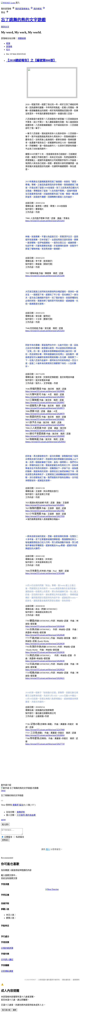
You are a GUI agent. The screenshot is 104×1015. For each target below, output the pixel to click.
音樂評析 (21, 812)
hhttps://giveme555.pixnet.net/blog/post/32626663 (45, 442)
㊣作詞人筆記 (7, 959)
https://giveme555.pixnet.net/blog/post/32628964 (44, 425)
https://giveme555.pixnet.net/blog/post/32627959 (44, 516)
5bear (3, 790)
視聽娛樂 (22, 38)
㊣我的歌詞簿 (7, 948)
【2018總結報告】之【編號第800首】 (31, 60)
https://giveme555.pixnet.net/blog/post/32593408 (44, 573)
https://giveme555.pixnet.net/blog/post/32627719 (44, 744)
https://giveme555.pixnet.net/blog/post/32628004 (44, 735)
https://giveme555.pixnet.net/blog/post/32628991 (44, 419)
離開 (14, 1010)
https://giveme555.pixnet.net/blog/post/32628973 (44, 408)
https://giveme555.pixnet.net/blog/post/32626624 (44, 669)
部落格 (9, 46)
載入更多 (5, 824)
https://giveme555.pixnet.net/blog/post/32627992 (44, 511)
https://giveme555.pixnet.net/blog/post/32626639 (44, 644)
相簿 (8, 43)
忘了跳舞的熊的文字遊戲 (23, 19)
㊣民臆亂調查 (7, 971)
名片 (8, 50)
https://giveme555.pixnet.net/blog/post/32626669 (44, 436)
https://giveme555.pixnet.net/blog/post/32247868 (44, 730)
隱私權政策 (66, 980)
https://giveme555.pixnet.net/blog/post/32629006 (44, 391)
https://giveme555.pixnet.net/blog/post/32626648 (44, 626)
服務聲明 (76, 980)
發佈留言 (5, 840)
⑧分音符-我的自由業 (26, 815)
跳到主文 (5, 27)
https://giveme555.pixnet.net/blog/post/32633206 (44, 276)
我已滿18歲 (6, 1010)
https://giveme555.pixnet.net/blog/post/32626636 (44, 652)
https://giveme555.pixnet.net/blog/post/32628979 (44, 414)
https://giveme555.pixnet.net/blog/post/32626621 (44, 678)
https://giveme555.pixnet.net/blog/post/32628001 (44, 505)
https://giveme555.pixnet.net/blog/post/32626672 (44, 430)
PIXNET (33, 980)
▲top (3, 819)
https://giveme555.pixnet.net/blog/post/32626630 (44, 661)
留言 (21, 805)
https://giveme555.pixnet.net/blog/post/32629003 (44, 397)
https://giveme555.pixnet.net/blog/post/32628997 (44, 402)
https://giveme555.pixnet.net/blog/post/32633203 (44, 221)
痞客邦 (16, 805)
